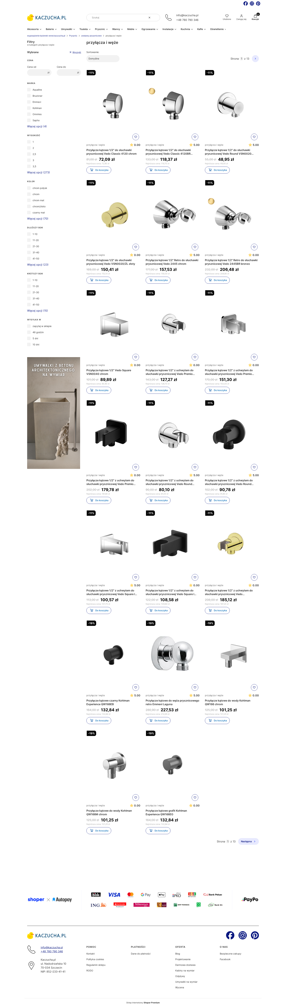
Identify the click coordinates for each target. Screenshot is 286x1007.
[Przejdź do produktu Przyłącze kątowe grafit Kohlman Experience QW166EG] (173, 765)
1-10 (35, 234)
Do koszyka (101, 170)
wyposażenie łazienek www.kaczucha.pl (46, 35)
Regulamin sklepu (95, 964)
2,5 (34, 154)
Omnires (37, 114)
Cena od (31, 66)
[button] (156, 17)
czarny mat (39, 212)
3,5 (34, 166)
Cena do (61, 66)
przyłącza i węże (95, 144)
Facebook (225, 959)
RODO (89, 970)
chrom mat (38, 200)
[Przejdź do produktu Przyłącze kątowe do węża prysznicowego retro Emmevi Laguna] (173, 655)
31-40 (36, 252)
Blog (177, 953)
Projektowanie (183, 959)
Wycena (179, 987)
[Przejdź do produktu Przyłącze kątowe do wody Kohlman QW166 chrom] (232, 655)
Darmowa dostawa (185, 964)
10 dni (36, 344)
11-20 (36, 240)
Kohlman (37, 108)
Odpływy (180, 976)
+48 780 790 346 (187, 20)
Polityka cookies (95, 959)
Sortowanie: (92, 52)
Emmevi (37, 102)
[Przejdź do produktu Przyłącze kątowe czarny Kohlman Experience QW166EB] (113, 655)
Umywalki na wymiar (186, 981)
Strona (235, 58)
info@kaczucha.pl (187, 15)
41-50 (36, 258)
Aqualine (37, 89)
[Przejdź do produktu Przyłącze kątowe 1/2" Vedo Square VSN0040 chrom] (113, 325)
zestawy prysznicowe (91, 35)
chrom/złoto (39, 206)
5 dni (35, 338)
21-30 (36, 246)
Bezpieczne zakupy (230, 953)
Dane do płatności (140, 953)
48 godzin (38, 332)
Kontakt (90, 953)
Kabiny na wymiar (184, 970)
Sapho (36, 120)
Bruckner (37, 95)
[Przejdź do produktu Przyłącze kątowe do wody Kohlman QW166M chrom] (113, 765)
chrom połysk (40, 188)
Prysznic (73, 35)
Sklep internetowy (143, 1002)
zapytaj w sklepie (42, 326)
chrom (36, 194)
